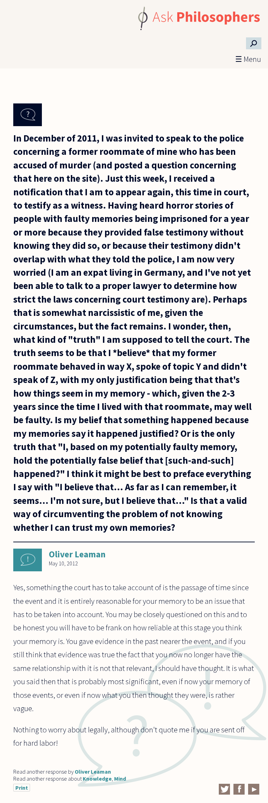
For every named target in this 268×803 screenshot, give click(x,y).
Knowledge (97, 778)
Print (21, 787)
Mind (120, 778)
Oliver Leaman (77, 554)
